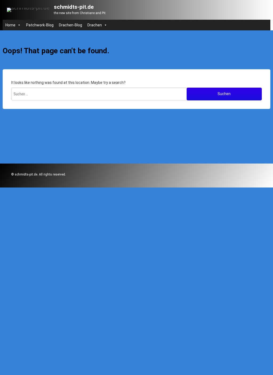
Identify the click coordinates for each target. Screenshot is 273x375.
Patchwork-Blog (40, 25)
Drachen (94, 25)
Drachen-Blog (70, 25)
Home (10, 25)
